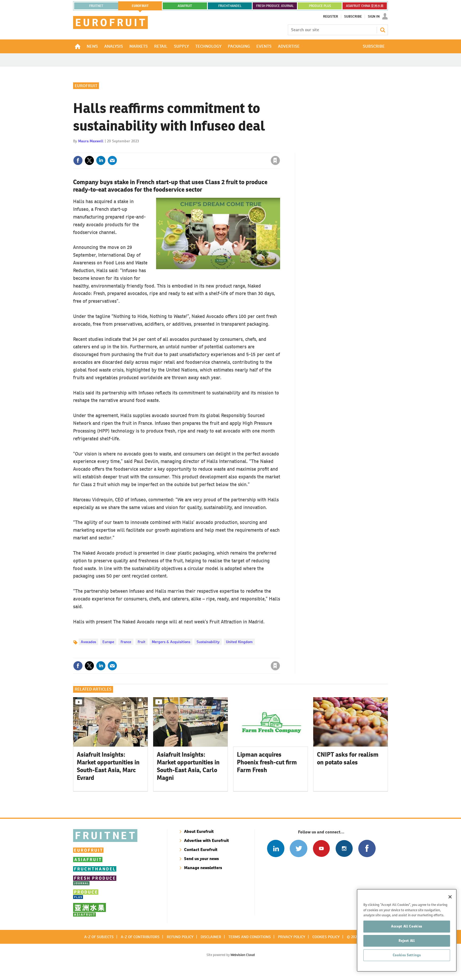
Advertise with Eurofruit (206, 840)
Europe (108, 641)
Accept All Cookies (406, 926)
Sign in (212, 149)
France (126, 641)
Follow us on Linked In (275, 848)
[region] (407, 930)
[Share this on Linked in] (101, 160)
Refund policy (180, 936)
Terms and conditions (249, 936)
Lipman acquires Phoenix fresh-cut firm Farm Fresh (267, 762)
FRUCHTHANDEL (229, 6)
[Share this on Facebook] (78, 160)
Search (382, 30)
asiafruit (185, 6)
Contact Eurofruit (200, 849)
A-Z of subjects (99, 936)
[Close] (450, 897)
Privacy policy (291, 936)
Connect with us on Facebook (367, 848)
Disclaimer (211, 936)
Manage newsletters (203, 867)
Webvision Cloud (242, 955)
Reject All (407, 940)
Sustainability (208, 641)
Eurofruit (86, 85)
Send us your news (201, 858)
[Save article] (275, 160)
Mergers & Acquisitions (171, 641)
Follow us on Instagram (344, 848)
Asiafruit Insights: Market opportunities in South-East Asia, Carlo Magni (188, 766)
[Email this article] (112, 160)
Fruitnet (96, 6)
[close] (279, 149)
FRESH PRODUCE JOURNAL (275, 6)
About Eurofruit (199, 831)
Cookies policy (326, 936)
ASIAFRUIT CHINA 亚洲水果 (365, 6)
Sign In (374, 16)
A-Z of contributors (140, 936)
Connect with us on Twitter (298, 848)
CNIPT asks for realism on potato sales (348, 758)
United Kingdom (239, 641)
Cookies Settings (407, 955)
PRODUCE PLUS (320, 6)
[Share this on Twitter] (89, 160)
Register (330, 16)
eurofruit (140, 6)
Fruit (141, 641)
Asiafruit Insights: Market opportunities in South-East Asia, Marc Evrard (108, 766)
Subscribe (353, 16)
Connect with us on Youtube (321, 848)
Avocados (88, 641)
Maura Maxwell (91, 141)
